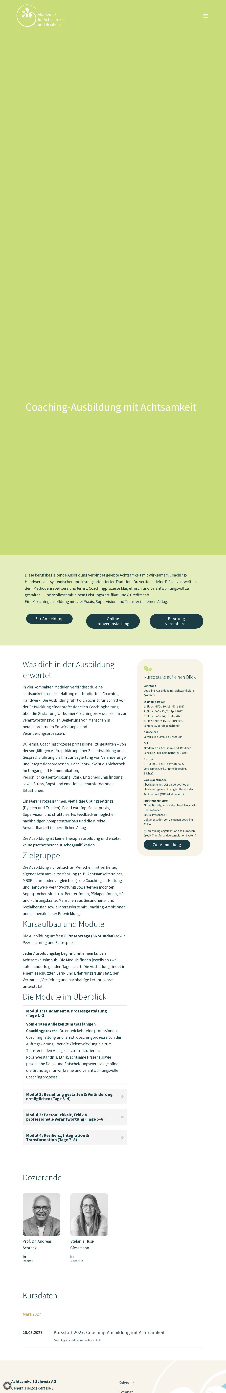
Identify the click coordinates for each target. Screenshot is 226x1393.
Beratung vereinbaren (176, 621)
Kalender (126, 1382)
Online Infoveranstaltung (113, 621)
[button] (7, 1385)
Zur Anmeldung (49, 618)
